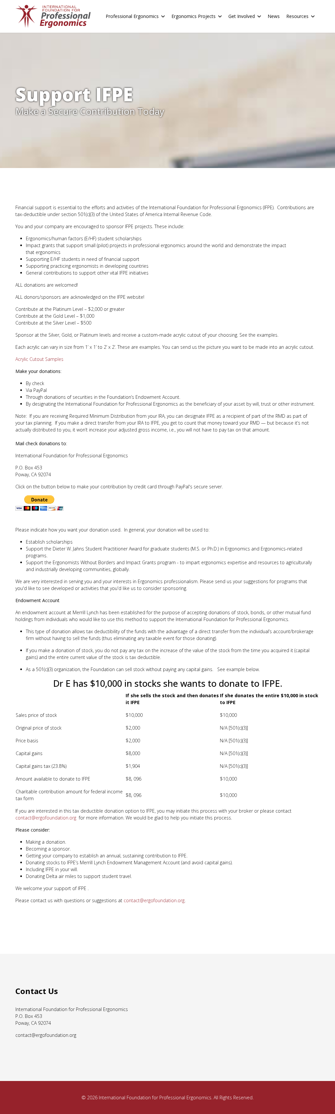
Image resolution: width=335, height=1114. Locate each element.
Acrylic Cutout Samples (39, 359)
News (274, 16)
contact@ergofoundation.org (45, 818)
